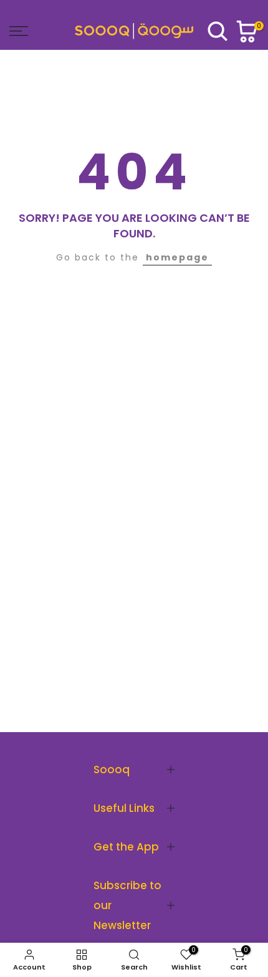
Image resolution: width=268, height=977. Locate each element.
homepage (177, 257)
